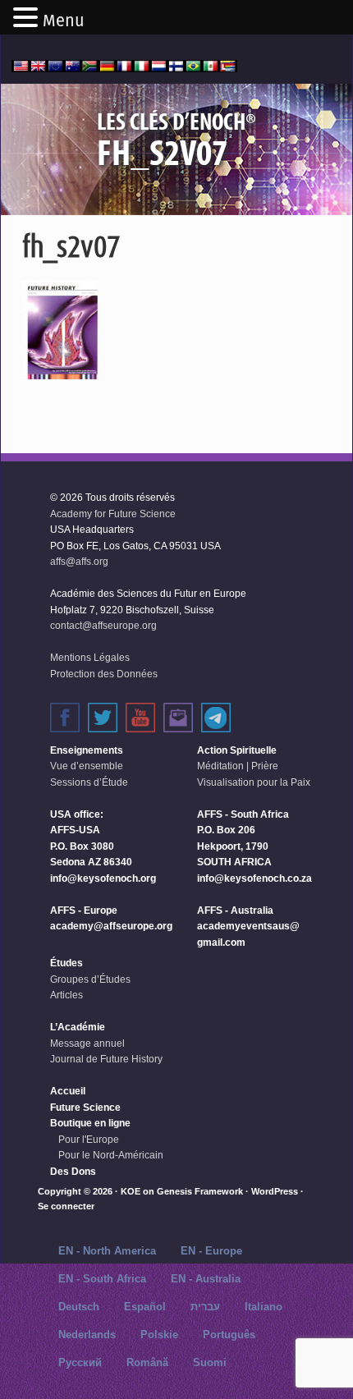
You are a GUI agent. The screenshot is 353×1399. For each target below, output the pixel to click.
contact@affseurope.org (103, 625)
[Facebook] (65, 717)
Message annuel (87, 1043)
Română (147, 1362)
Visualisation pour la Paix (253, 782)
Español (145, 1306)
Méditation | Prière (237, 766)
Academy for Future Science (113, 514)
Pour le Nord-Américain (110, 1155)
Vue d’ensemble (86, 766)
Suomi (210, 1362)
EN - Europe (211, 1251)
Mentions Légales (90, 657)
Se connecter (66, 1206)
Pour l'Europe (88, 1139)
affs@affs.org (79, 561)
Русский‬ (80, 1362)
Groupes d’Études (90, 979)
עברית (205, 1306)
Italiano (263, 1306)
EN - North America (107, 1251)
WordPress (274, 1191)
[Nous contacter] (178, 717)
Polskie (159, 1334)
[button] (28, 19)
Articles (66, 995)
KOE (130, 1191)
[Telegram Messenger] (216, 717)
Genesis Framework (200, 1191)
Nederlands (87, 1334)
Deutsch (78, 1306)
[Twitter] (102, 717)
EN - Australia (206, 1279)
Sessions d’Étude (89, 782)
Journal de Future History (106, 1059)
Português (229, 1334)
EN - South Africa (102, 1279)
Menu (64, 20)
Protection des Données (104, 674)
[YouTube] (140, 717)
